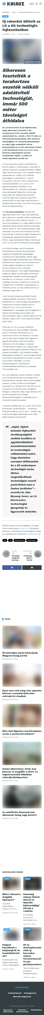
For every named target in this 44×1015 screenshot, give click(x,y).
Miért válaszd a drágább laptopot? (11, 897)
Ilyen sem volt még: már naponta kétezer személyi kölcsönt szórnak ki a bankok (22, 693)
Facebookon (32, 534)
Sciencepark (32, 540)
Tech (14, 12)
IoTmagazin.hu (30, 993)
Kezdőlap (5, 12)
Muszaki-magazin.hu (22, 996)
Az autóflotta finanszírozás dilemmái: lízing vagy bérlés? (19, 813)
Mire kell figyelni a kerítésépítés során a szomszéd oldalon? (22, 732)
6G (5, 540)
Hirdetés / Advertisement (22, 1011)
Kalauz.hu (24, 528)
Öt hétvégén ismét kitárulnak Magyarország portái (20, 654)
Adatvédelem (36, 1010)
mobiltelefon (19, 540)
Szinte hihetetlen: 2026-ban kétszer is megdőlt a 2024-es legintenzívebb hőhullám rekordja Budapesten (20, 773)
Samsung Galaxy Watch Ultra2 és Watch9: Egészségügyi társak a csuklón (31, 902)
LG (10, 540)
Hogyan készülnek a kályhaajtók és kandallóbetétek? (11, 950)
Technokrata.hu (14, 993)
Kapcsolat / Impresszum (8, 1011)
